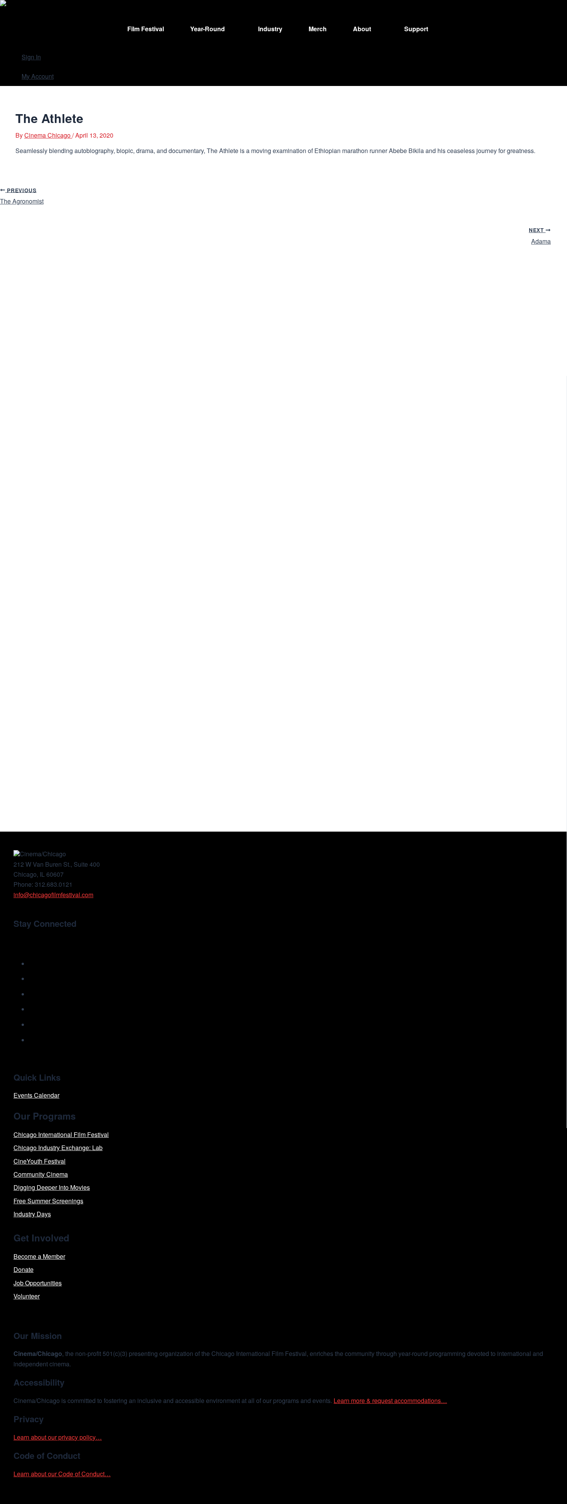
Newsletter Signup (50, 941)
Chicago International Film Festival (61, 1134)
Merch (318, 28)
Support (416, 28)
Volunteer (27, 1296)
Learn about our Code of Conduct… (62, 1473)
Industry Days (32, 1213)
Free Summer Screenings (48, 1200)
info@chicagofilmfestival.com (53, 894)
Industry (270, 28)
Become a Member (39, 1256)
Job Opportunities (38, 1282)
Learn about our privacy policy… (58, 1437)
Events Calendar (36, 1095)
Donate (24, 1269)
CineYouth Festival (40, 1161)
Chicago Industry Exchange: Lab (58, 1147)
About (362, 28)
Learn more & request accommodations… (390, 1400)
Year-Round (207, 28)
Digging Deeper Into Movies (52, 1187)
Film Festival (145, 28)
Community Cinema (41, 1174)
